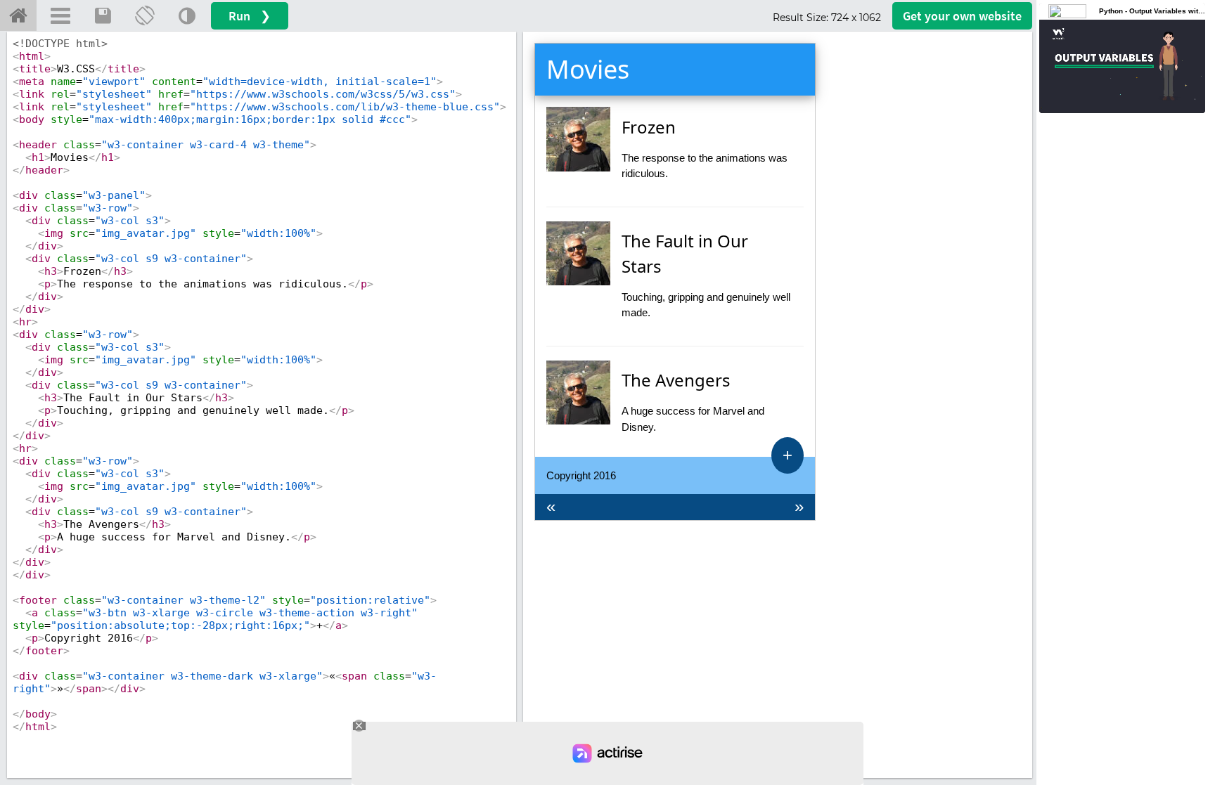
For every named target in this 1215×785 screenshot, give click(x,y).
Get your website (962, 16)
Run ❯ (250, 16)
